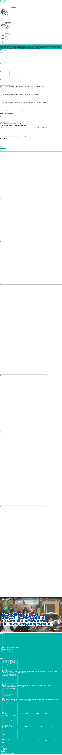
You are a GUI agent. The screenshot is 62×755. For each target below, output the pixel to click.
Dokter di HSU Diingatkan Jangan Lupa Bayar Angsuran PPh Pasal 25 (12, 110)
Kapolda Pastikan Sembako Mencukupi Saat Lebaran (12, 138)
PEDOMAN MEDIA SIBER (6, 743)
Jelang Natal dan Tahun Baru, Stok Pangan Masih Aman (13, 125)
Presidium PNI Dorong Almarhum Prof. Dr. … (10, 656)
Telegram (5, 751)
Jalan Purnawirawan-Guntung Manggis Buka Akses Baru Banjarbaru (12, 78)
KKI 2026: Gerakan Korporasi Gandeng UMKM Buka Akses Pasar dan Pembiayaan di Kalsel (16, 61)
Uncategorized (2, 136)
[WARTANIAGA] (3, 4)
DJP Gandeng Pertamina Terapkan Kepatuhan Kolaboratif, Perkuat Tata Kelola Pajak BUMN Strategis (27, 47)
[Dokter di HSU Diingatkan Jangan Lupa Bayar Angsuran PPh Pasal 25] (6, 109)
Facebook (5, 748)
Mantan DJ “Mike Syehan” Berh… (8, 649)
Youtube (4, 750)
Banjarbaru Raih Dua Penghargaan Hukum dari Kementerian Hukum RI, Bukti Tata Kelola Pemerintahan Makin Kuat (20, 94)
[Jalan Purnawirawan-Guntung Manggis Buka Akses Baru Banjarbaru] (5, 77)
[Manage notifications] (3, 752)
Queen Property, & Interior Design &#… (9, 651)
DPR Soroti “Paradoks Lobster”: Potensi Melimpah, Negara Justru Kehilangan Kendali (15, 46)
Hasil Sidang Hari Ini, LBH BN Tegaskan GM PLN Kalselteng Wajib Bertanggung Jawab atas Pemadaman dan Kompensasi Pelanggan (23, 102)
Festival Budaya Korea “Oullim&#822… (9, 653)
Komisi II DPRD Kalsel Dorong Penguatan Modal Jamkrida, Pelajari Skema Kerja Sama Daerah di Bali (24, 48)
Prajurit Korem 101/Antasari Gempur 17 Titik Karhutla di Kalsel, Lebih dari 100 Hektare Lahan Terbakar (18, 70)
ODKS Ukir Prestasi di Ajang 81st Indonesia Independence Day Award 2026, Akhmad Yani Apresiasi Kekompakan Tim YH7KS (22, 86)
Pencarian (13, 7)
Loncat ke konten (3, 0)
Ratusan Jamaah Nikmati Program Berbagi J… (10, 647)
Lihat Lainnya (2, 148)
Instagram (5, 749)
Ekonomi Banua (2, 123)
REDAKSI (3, 742)
